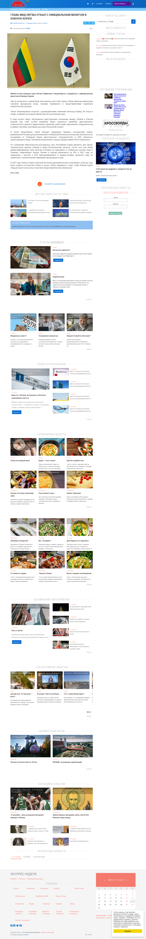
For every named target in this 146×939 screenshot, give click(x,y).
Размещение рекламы (35, 879)
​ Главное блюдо (45, 573)
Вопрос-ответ (79, 888)
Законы (72, 904)
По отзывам (16, 857)
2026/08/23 (56, 242)
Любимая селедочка (19, 541)
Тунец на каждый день (20, 461)
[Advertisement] (52, 306)
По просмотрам (39, 857)
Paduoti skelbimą (119, 3)
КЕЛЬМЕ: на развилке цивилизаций (67, 762)
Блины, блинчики (74, 493)
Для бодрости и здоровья (77, 541)
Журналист (32, 248)
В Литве (45, 9)
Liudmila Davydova (18, 23)
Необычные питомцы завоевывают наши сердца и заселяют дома (79, 647)
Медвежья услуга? (18, 336)
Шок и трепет (17, 631)
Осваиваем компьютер (48, 336)
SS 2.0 (27, 934)
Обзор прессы (20, 896)
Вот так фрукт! (45, 541)
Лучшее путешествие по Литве (23, 762)
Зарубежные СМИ (42, 896)
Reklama (108, 3)
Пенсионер (18, 371)
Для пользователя (115, 192)
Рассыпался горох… (47, 493)
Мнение (57, 888)
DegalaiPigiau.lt (101, 918)
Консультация (18, 248)
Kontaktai (99, 3)
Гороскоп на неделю (107, 144)
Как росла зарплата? (61, 250)
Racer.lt (109, 918)
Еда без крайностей (75, 461)
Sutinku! (128, 931)
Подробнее (58, 260)
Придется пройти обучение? (79, 336)
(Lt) (130, 2)
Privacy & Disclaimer (47, 932)
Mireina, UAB (89, 932)
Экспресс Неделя (16, 440)
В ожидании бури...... (58, 694)
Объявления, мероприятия (25, 606)
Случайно (26, 857)
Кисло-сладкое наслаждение (79, 573)
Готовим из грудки (18, 573)
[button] (14, 683)
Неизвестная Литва (21, 737)
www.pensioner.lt (102, 915)
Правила (59, 904)
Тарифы (31, 904)
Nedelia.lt (13, 879)
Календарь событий (21, 790)
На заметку (44, 888)
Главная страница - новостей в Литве (25, 9)
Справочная (19, 904)
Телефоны (46, 904)
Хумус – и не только (47, 461)
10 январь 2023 (31, 23)
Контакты (21, 879)
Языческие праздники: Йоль (79, 841)
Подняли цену (58, 277)
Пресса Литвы (61, 896)
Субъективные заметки (38, 673)
